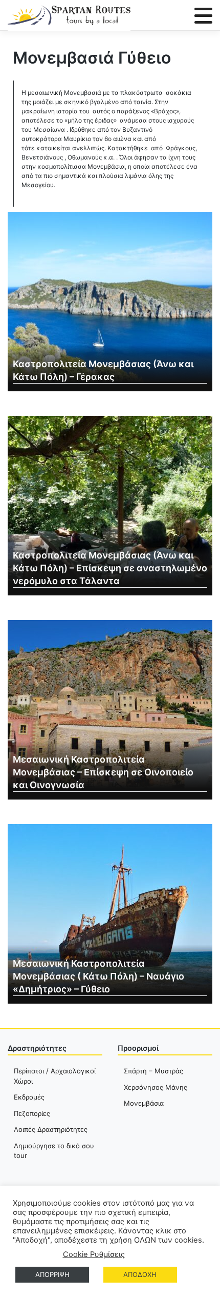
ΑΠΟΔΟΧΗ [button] (140, 1274)
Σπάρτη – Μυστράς (153, 1071)
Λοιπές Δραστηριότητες (50, 1129)
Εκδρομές (29, 1097)
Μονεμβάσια (144, 1103)
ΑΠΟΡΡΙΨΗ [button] (52, 1274)
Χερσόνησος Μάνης (155, 1087)
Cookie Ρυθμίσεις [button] (94, 1254)
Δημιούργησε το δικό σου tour (54, 1151)
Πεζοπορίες (32, 1113)
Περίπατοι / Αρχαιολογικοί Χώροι (55, 1076)
